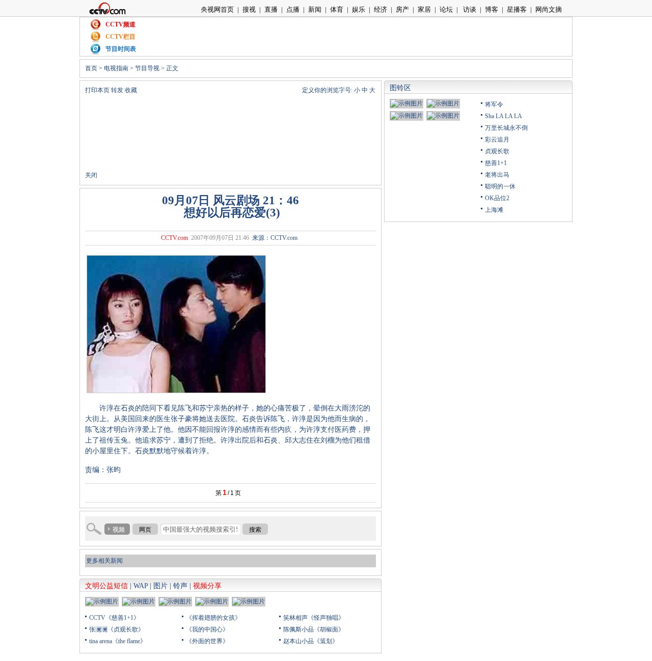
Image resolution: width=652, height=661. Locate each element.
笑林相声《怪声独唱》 (313, 617)
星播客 (517, 9)
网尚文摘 (548, 9)
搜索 (255, 529)
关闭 (91, 175)
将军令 (494, 104)
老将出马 (497, 174)
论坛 (446, 9)
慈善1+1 (496, 163)
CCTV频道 (120, 24)
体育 (336, 9)
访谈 (468, 9)
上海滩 (494, 209)
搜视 (249, 9)
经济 (380, 9)
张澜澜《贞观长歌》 (116, 629)
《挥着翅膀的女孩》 (213, 617)
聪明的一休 (500, 186)
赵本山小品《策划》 (310, 641)
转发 (117, 90)
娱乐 (358, 9)
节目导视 (147, 68)
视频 (119, 529)
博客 (491, 9)
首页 (91, 68)
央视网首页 (217, 9)
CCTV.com (174, 237)
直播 (271, 9)
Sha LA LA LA (503, 116)
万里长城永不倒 (506, 127)
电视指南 (116, 68)
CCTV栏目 (120, 36)
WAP (140, 586)
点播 (293, 9)
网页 (145, 529)
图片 (160, 586)
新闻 (314, 9)
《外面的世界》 (207, 641)
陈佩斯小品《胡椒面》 (313, 629)
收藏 (131, 90)
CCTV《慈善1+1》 (114, 617)
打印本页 (97, 90)
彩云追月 (497, 139)
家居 (424, 9)
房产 (402, 9)
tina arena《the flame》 (117, 641)
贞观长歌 (497, 151)
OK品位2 (497, 198)
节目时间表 (120, 48)
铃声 (180, 586)
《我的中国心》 (207, 629)
